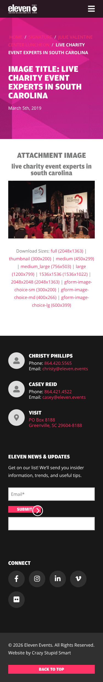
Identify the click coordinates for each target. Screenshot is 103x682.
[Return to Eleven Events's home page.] (23, 9)
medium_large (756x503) (46, 266)
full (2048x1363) (67, 251)
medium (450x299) (75, 259)
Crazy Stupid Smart (51, 653)
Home (16, 37)
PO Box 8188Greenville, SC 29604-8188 (55, 422)
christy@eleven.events (65, 368)
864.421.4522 (58, 391)
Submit (24, 509)
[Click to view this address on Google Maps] (16, 417)
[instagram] (37, 579)
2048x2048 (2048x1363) (35, 282)
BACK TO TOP (51, 669)
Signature (40, 37)
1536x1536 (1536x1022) (63, 274)
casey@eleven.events (64, 397)
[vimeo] (78, 579)
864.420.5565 (58, 363)
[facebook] (16, 579)
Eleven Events (38, 645)
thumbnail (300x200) (30, 259)
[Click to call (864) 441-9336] (16, 360)
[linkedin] (57, 579)
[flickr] (16, 599)
